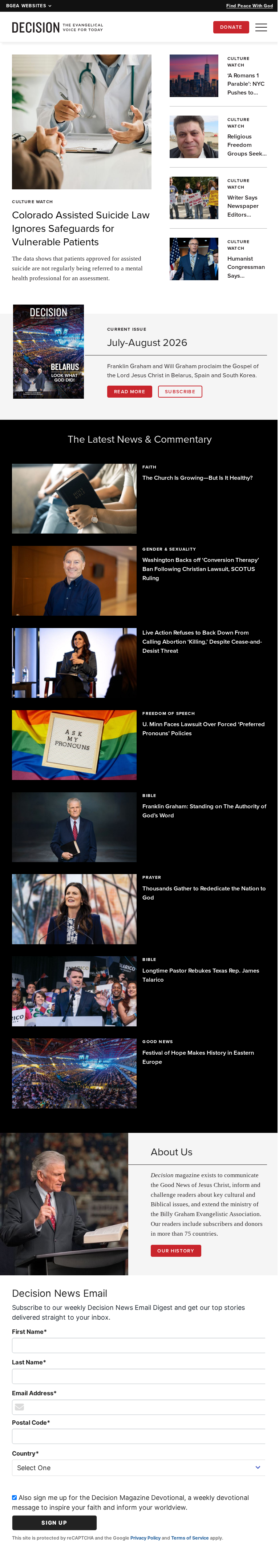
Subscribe (180, 391)
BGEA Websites (26, 6)
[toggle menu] (261, 27)
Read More (129, 391)
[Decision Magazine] (57, 27)
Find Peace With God (249, 5)
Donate (231, 27)
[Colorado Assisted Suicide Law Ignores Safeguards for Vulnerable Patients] (79, 122)
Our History (173, 1238)
